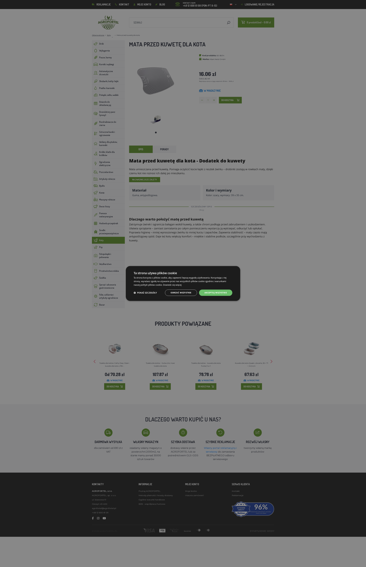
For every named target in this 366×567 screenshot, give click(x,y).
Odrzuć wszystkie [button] (181, 292)
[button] (145, 292)
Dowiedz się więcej (172, 284)
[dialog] (183, 283)
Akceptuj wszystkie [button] (215, 292)
